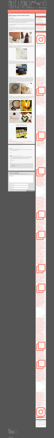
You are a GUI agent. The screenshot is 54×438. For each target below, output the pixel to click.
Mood (38, 10)
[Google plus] (41, 22)
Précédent (10, 14)
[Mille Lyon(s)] (28, 8)
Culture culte (17, 10)
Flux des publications (11, 431)
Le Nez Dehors (21, 10)
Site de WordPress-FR (11, 433)
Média (34, 10)
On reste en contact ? (38, 18)
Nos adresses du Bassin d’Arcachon (40, 27)
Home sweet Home (30, 10)
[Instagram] (43, 7)
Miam (36, 10)
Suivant (33, 14)
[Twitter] (42, 7)
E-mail (11, 186)
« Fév (36, 426)
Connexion (10, 430)
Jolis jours (25, 10)
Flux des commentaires (11, 432)
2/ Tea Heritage (11, 44)
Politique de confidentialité (39, 20)
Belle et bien (13, 10)
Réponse (11, 152)
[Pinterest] (45, 7)
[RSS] (40, 7)
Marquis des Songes (12, 60)
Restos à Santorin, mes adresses (40, 28)
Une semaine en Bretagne (39, 29)
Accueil (9, 10)
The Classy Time (24, 77)
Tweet (11, 139)
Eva (13, 148)
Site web (10, 188)
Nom (11, 184)
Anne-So (15, 16)
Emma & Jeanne (11, 26)
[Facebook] (41, 7)
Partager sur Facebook (9, 139)
